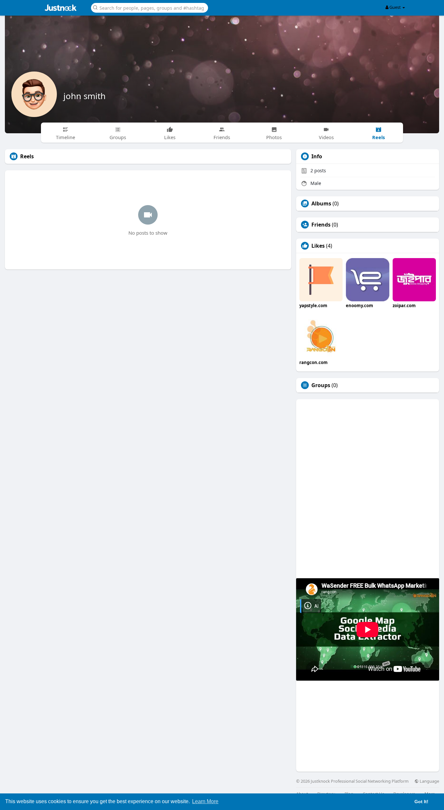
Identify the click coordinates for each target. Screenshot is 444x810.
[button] (149, 7)
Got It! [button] (421, 801)
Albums (321, 203)
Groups (320, 385)
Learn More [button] (205, 801)
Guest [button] (395, 7)
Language (429, 781)
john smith (84, 96)
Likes (318, 245)
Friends (321, 224)
